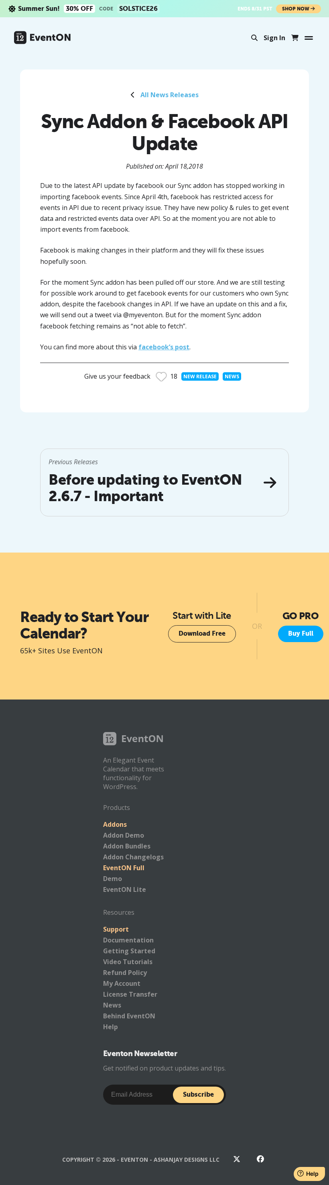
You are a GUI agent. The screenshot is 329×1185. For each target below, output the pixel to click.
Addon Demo (123, 835)
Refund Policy (125, 972)
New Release (200, 376)
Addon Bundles (126, 846)
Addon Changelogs (133, 857)
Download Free (202, 633)
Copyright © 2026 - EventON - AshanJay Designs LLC (140, 1159)
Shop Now (296, 9)
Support (116, 929)
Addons (115, 824)
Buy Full (300, 633)
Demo (112, 878)
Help (110, 1026)
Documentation (128, 940)
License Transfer (130, 994)
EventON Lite (124, 889)
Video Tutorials (127, 961)
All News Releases (169, 94)
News (232, 376)
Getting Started (129, 950)
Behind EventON (129, 1016)
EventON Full (123, 867)
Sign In (274, 37)
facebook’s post (163, 347)
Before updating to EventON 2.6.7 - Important (145, 487)
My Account (121, 983)
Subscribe (198, 1094)
